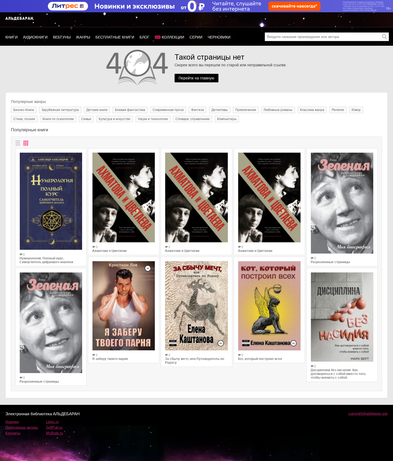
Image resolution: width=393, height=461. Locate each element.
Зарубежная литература (60, 110)
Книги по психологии (58, 119)
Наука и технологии (153, 119)
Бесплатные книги (114, 37)
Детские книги (96, 110)
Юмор (356, 110)
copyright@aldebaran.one (368, 414)
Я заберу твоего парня (110, 359)
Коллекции (173, 37)
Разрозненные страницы (39, 381)
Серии (196, 37)
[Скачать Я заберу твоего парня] (123, 306)
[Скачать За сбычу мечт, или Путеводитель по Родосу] (196, 306)
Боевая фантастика (130, 110)
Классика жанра (312, 110)
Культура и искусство (114, 119)
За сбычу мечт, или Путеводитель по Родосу (194, 360)
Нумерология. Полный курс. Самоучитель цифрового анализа (46, 260)
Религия (338, 110)
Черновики (219, 37)
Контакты (12, 433)
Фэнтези (197, 110)
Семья (86, 119)
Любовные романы (278, 110)
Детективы (219, 110)
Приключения (245, 110)
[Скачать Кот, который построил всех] (269, 306)
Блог (144, 37)
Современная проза (168, 110)
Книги (11, 37)
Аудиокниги (35, 37)
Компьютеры (227, 119)
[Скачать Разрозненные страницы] (51, 323)
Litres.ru (52, 422)
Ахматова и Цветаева (109, 251)
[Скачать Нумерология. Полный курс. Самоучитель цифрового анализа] (51, 201)
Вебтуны (62, 37)
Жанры (83, 37)
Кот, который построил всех (260, 359)
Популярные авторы (21, 427)
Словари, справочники (192, 119)
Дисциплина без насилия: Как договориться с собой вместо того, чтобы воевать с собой (338, 373)
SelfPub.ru (54, 427)
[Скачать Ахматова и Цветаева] (123, 197)
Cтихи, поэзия (24, 119)
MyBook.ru (54, 433)
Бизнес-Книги (23, 110)
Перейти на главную (196, 78)
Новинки (12, 422)
